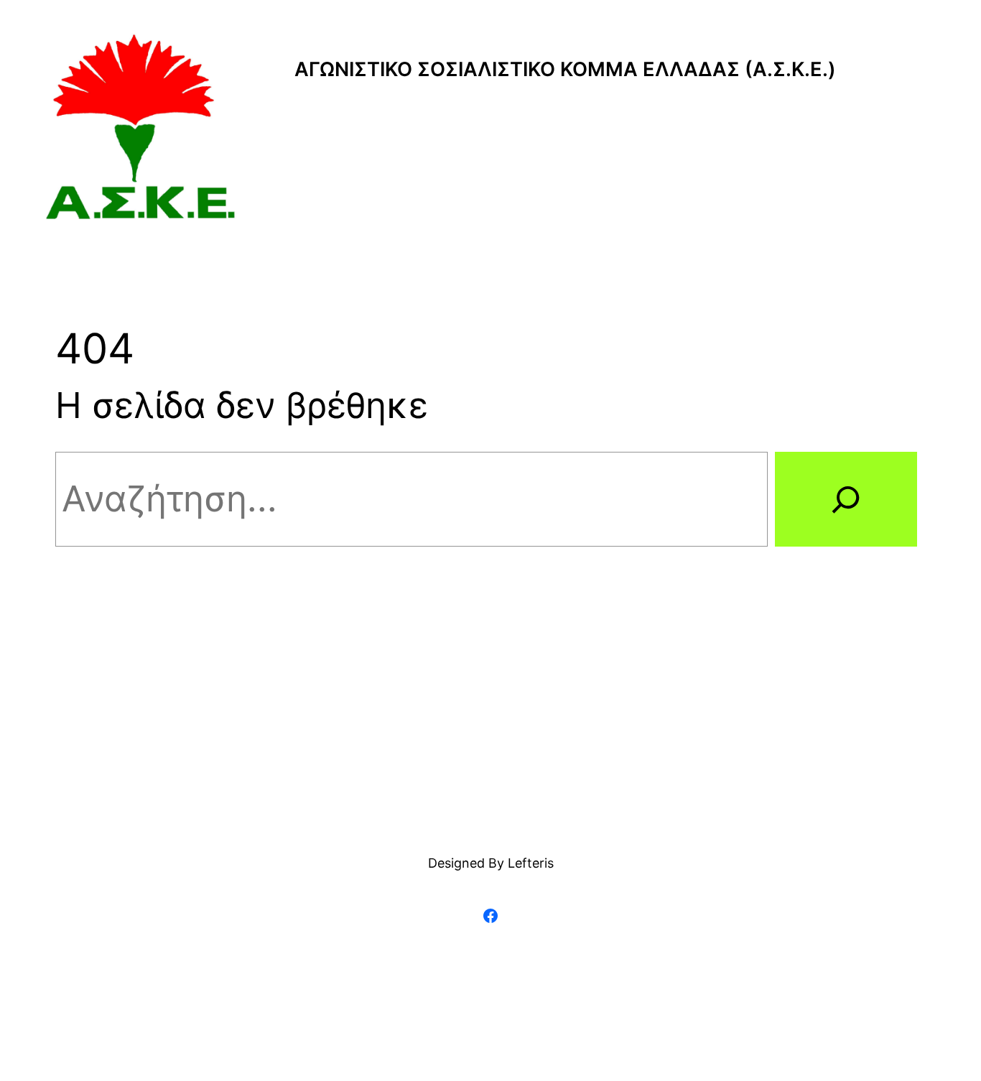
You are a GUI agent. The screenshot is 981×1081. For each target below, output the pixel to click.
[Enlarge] (218, 52)
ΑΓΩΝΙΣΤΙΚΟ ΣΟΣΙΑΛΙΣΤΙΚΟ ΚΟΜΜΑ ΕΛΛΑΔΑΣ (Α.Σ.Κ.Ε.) (565, 69)
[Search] (846, 499)
